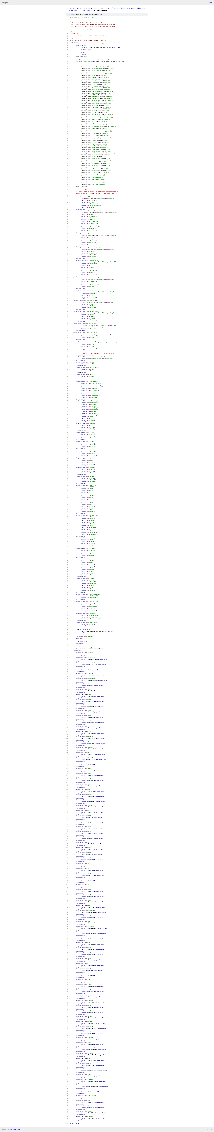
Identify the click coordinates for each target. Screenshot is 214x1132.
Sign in (210, 2)
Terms (19, 1129)
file (100, 14)
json (211, 1129)
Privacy (15, 1129)
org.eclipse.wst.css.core (74, 10)
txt (207, 1129)
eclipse (68, 8)
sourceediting (77, 8)
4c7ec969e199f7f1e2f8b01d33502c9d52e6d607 (118, 8)
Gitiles (10, 1129)
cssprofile (87, 10)
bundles (141, 8)
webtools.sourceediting (92, 8)
